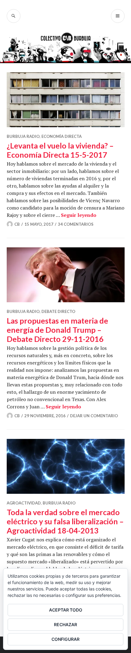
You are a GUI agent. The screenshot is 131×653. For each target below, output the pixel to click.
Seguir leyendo (78, 215)
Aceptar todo (65, 609)
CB (17, 224)
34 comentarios (76, 224)
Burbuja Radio (23, 136)
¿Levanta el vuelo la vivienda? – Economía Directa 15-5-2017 (60, 150)
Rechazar (65, 624)
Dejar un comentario (94, 415)
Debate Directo (58, 311)
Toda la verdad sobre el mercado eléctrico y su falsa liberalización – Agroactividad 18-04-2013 (65, 521)
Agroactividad (24, 503)
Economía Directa (61, 136)
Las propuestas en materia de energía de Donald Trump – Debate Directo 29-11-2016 (57, 329)
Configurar (65, 639)
